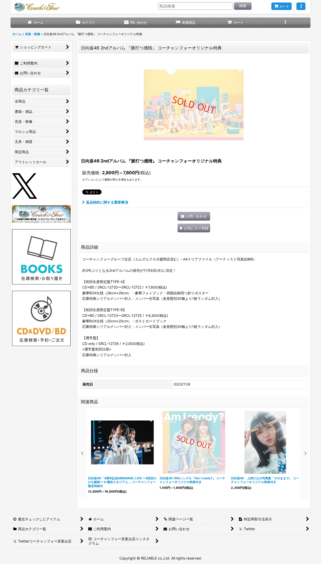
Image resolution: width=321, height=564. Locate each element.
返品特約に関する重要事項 (107, 202)
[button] (300, 6)
